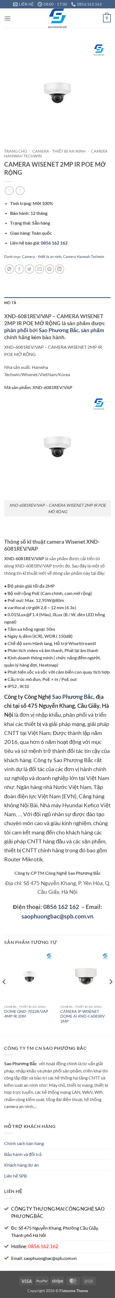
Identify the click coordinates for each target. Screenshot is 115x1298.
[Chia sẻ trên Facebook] (19, 269)
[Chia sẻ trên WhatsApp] (9, 269)
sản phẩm (92, 330)
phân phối (16, 330)
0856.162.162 (43, 1246)
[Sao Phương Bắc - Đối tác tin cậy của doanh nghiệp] (57, 18)
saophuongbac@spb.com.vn (57, 916)
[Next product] (9, 190)
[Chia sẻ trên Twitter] (29, 269)
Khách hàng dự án (21, 1164)
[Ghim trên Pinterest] (49, 269)
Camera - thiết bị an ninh (59, 151)
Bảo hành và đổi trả (23, 1154)
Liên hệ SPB (15, 1175)
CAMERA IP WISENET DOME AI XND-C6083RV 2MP (82, 1016)
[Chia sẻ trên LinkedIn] (59, 269)
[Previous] (4, 993)
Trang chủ (15, 151)
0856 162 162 (61, 906)
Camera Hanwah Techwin (83, 256)
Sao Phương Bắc (59, 330)
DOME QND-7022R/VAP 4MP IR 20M (26, 1014)
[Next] (110, 993)
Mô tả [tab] (10, 303)
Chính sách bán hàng (24, 1143)
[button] (7, 18)
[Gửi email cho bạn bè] (39, 269)
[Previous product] (20, 190)
